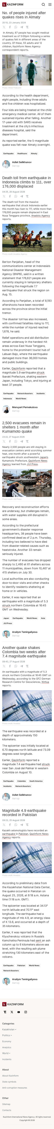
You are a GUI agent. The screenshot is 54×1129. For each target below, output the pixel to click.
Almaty (34, 153)
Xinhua (45, 681)
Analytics (6, 1047)
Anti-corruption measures (14, 1087)
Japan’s (44, 457)
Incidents (41, 393)
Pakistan (23, 833)
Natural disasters (25, 393)
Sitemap (6, 1104)
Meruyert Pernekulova (25, 407)
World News (21, 398)
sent (39, 940)
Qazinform (18, 368)
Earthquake (8, 153)
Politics (6, 1035)
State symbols (9, 1081)
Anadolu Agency (40, 215)
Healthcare (22, 153)
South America (36, 781)
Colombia (21, 781)
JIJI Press (32, 464)
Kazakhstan (8, 1029)
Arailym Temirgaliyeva (24, 632)
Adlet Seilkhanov (22, 162)
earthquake (9, 833)
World (5, 1053)
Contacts (6, 1110)
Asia (43, 618)
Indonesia (7, 398)
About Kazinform (10, 1075)
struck (41, 372)
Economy (6, 1041)
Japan (6, 618)
